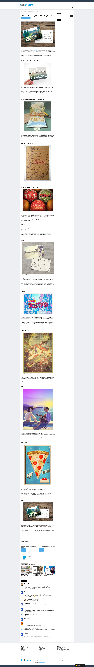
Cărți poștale (26, 541)
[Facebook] (58, 659)
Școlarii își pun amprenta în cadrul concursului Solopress (28, 547)
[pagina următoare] (23, 577)
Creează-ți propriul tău (60, 652)
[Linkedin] (62, 659)
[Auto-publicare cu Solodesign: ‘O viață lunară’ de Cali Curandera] (38, 570)
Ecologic (69, 7)
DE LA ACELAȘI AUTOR (32, 564)
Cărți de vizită (40, 7)
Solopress (29, 556)
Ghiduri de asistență (42, 648)
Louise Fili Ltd (25, 211)
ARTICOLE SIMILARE (24, 564)
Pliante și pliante (33, 7)
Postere (58, 7)
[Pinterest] (64, 659)
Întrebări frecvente (41, 647)
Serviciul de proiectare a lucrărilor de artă (63, 649)
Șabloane (40, 649)
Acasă (22, 11)
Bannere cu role (52, 7)
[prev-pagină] (21, 577)
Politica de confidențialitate (43, 651)
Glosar (40, 650)
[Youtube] (68, 659)
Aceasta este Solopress (24, 647)
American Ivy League (39, 233)
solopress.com (64, 1)
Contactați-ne (23, 650)
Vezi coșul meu (71, 1)
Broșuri (46, 7)
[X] (66, 659)
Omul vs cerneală (26, 131)
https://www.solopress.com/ (31, 557)
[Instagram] (60, 659)
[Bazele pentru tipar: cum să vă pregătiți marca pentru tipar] (26, 570)
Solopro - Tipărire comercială (61, 647)
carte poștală (36, 50)
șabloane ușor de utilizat (43, 536)
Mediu (22, 648)
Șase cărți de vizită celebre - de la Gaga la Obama (48, 547)
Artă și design (25, 11)
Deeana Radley (29, 599)
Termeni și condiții (41, 652)
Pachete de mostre (60, 651)
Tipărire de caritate (60, 650)
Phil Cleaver (28, 219)
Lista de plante (23, 649)
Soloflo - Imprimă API (60, 648)
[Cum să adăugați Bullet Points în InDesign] (49, 570)
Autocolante (63, 7)
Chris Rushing (26, 485)
